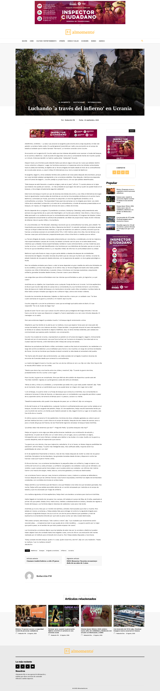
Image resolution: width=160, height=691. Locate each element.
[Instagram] (23, 666)
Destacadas (79, 102)
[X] (118, 172)
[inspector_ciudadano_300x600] (120, 289)
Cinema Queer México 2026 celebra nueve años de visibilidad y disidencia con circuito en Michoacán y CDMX (125, 209)
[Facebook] (114, 172)
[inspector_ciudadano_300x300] (120, 158)
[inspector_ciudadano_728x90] (63, 137)
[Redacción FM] (29, 576)
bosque (41, 550)
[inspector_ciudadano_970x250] (80, 12)
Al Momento (64, 102)
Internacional (95, 102)
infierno (63, 550)
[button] (130, 41)
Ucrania (71, 550)
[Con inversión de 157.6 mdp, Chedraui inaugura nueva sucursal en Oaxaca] (110, 219)
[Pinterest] (123, 172)
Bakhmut (34, 550)
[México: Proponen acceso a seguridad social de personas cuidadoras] (110, 191)
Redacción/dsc (88, 635)
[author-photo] (17, 633)
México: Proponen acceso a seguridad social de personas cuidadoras (125, 191)
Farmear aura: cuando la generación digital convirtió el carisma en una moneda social (125, 199)
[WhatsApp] (127, 172)
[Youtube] (33, 666)
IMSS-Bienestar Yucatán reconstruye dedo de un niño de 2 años (82, 562)
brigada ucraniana (52, 550)
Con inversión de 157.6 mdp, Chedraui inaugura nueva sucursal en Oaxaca (125, 219)
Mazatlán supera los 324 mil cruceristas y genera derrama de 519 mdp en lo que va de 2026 (125, 227)
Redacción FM (70, 120)
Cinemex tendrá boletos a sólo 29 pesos (43, 561)
